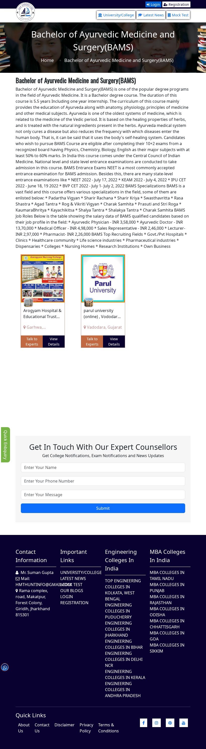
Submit (103, 508)
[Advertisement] (103, 388)
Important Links (73, 556)
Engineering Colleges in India (121, 560)
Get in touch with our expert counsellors (103, 447)
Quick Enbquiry (5, 444)
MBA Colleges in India (167, 556)
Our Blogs (71, 590)
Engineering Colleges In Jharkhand (118, 629)
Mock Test (180, 15)
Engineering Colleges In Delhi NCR (123, 659)
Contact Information (31, 556)
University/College (118, 15)
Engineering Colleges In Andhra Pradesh (123, 689)
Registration (178, 4)
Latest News (153, 15)
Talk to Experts (32, 341)
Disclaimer (65, 725)
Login (155, 4)
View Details (54, 341)
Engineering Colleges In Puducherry (118, 611)
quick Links (31, 715)
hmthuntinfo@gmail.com (44, 584)
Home (47, 60)
